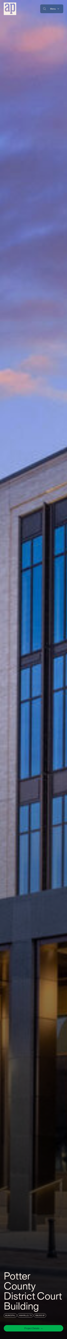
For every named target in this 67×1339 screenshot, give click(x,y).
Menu (53, 9)
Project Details (32, 1328)
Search (44, 9)
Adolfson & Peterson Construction (10, 9)
